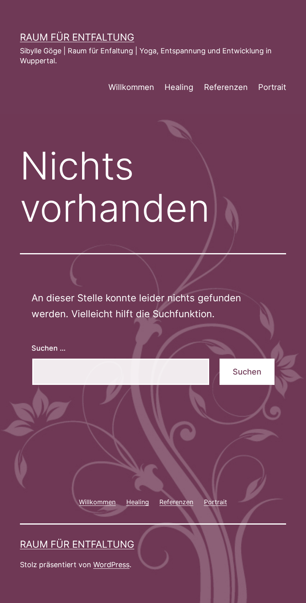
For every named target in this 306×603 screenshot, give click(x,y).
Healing (179, 87)
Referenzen (226, 87)
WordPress (111, 564)
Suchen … (48, 348)
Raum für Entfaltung (77, 37)
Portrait (272, 87)
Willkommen (131, 87)
